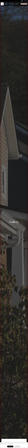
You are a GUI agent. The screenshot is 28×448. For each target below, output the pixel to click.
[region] (14, 445)
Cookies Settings (17, 446)
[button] (25, 0)
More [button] (16, 3)
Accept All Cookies (10, 446)
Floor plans (11, 3)
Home (6, 3)
